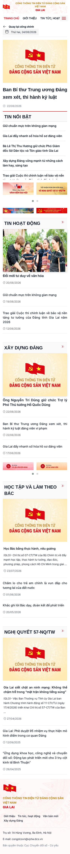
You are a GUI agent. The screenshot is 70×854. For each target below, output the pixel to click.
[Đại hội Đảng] (51, 210)
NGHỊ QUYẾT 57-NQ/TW (29, 632)
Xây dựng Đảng (23, 347)
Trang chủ (11, 18)
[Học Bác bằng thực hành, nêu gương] (35, 520)
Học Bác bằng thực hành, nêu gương (30, 548)
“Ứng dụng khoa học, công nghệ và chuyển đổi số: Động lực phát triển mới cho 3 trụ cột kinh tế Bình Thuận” (35, 757)
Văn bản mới (50, 816)
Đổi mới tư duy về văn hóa (23, 276)
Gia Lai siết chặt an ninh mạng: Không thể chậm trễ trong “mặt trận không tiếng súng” (35, 689)
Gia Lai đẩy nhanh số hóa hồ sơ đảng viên (32, 136)
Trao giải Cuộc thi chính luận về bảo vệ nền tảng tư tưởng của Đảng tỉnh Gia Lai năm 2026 (35, 317)
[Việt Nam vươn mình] (18, 210)
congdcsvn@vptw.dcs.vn (27, 839)
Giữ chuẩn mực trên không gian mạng (29, 126)
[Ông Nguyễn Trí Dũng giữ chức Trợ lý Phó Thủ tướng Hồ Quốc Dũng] (35, 374)
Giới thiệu (30, 18)
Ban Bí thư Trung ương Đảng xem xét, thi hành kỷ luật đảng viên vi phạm (35, 94)
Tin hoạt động (22, 223)
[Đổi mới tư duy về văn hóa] (35, 250)
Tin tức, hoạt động (29, 816)
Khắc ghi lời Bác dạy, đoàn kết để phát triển (33, 605)
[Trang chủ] (6, 6)
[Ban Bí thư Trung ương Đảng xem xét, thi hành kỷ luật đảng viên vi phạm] (35, 61)
